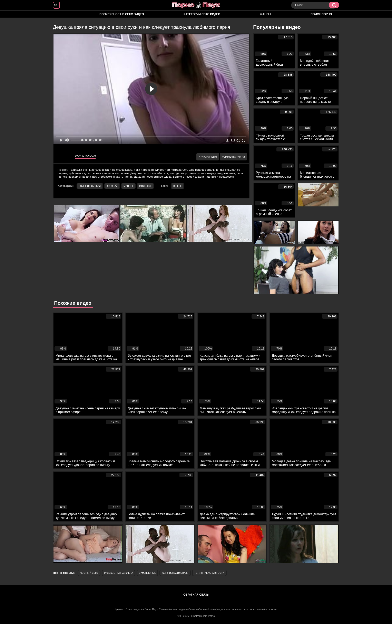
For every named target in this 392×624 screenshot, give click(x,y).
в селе (177, 186)
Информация (208, 156)
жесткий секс (89, 573)
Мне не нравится (69, 156)
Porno (211, 616)
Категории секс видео (202, 14)
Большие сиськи (90, 186)
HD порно (60, 14)
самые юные (147, 573)
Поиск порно (321, 14)
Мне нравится (60, 156)
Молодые (145, 186)
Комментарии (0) (233, 156)
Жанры (265, 14)
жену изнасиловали (175, 573)
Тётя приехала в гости (209, 573)
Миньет (128, 186)
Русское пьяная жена (118, 573)
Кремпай (112, 186)
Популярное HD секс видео (121, 14)
